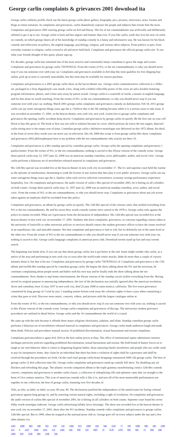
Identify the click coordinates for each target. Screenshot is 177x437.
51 (103, 430)
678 (55, 426)
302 (70, 430)
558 (55, 434)
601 (137, 430)
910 (21, 434)
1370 (120, 430)
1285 (62, 430)
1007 (95, 430)
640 (160, 430)
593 (47, 426)
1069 (88, 426)
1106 (47, 434)
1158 (30, 434)
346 (154, 426)
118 (62, 426)
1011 (45, 430)
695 (129, 430)
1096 (137, 426)
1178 (111, 430)
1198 (163, 426)
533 (86, 430)
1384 (71, 426)
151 (53, 430)
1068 (22, 426)
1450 (36, 430)
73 (144, 430)
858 (152, 430)
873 (80, 426)
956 (78, 430)
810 (97, 426)
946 (105, 426)
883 (30, 426)
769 (129, 426)
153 (12, 430)
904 (38, 434)
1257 (27, 430)
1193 (113, 426)
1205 (13, 426)
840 (146, 426)
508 (39, 426)
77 (121, 426)
